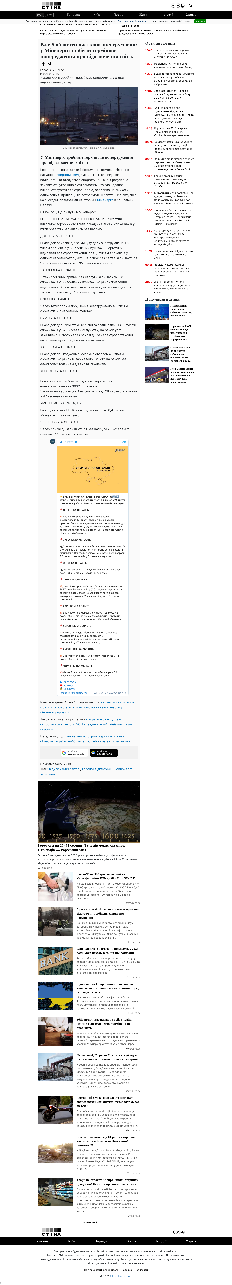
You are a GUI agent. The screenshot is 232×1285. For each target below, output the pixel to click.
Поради (119, 15)
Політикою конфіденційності (133, 21)
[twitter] (178, 5)
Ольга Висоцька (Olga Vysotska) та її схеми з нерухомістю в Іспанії (174, 254)
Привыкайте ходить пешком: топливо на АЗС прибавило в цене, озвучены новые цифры (153, 32)
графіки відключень (97, 769)
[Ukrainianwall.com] (51, 5)
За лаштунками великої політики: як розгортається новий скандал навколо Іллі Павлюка (172, 270)
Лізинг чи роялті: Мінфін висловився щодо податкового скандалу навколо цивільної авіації (173, 287)
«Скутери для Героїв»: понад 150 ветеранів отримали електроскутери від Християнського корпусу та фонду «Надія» (172, 237)
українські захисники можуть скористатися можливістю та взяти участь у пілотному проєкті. (87, 707)
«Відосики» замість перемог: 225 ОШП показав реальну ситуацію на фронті (172, 53)
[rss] (182, 5)
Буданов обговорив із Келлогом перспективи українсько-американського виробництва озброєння (174, 79)
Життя (144, 15)
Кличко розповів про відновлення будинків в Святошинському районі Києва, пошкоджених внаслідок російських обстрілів (174, 114)
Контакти (142, 1269)
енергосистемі (67, 175)
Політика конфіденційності (101, 1269)
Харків (191, 15)
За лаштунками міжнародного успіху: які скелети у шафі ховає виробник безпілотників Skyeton (173, 147)
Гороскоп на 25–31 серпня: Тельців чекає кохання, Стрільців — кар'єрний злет (154, 24)
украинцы (48, 774)
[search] (190, 6)
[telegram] (173, 5)
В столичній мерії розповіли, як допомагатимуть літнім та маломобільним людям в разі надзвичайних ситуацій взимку (173, 198)
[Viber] (56, 63)
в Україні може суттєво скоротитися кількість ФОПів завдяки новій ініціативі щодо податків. (86, 724)
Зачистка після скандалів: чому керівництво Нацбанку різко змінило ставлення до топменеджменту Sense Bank (174, 164)
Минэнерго (124, 769)
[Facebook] (43, 63)
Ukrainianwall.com (121, 1276)
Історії (168, 15)
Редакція (127, 1269)
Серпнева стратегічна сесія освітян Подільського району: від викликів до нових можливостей (172, 96)
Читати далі (89, 1222)
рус (49, 14)
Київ (96, 15)
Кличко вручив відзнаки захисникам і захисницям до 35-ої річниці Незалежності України (172, 181)
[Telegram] (50, 63)
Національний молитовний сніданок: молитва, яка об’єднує (75, 24)
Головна (73, 15)
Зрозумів (200, 21)
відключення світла (64, 769)
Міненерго (105, 200)
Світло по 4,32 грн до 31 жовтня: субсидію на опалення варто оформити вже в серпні (73, 32)
